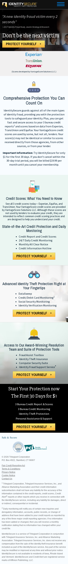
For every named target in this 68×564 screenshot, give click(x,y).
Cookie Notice (8, 475)
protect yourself (31, 256)
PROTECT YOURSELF (21, 44)
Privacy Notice (8, 472)
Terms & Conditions (11, 469)
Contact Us (7, 478)
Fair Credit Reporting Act (13, 465)
